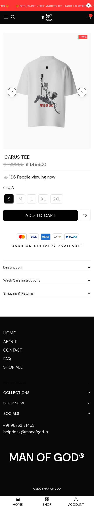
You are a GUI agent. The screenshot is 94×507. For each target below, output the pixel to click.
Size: (8, 188)
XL (43, 199)
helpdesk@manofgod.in (25, 432)
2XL (57, 199)
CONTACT (12, 350)
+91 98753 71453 (19, 425)
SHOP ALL (13, 367)
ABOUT (10, 341)
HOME (9, 333)
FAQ (7, 359)
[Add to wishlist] (85, 215)
